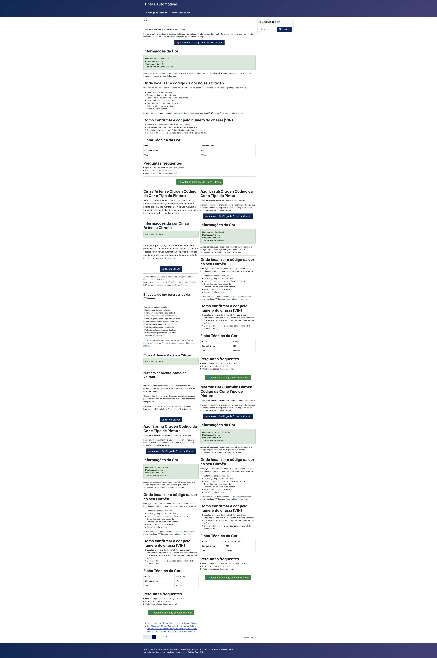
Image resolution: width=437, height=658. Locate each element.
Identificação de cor (180, 12)
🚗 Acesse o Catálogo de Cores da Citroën (199, 42)
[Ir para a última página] (166, 637)
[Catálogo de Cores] (165, 12)
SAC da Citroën (178, 113)
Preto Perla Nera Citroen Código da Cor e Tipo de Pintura (172, 629)
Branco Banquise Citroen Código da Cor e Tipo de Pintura (172, 623)
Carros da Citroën (170, 269)
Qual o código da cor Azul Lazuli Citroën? (220, 363)
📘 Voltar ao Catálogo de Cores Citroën (199, 182)
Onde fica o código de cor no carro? (161, 173)
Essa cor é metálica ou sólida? (158, 170)
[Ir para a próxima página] (162, 637)
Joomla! (147, 652)
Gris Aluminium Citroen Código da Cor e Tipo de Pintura (171, 626)
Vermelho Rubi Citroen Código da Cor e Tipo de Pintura (171, 631)
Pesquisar (285, 29)
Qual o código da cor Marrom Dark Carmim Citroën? (225, 563)
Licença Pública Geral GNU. (193, 652)
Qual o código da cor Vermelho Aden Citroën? (165, 168)
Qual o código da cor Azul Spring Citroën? (163, 598)
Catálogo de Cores (155, 12)
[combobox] (268, 29)
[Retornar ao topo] (433, 653)
